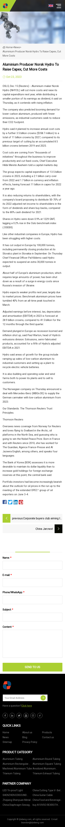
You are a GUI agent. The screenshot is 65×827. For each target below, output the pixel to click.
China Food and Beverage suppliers (46, 801)
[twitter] (19, 715)
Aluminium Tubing (13, 759)
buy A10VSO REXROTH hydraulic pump (45, 805)
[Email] (43, 697)
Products (47, 732)
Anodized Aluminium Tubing (44, 769)
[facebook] (5, 715)
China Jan (41, 529)
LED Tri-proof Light (13, 790)
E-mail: (7, 575)
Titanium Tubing (11, 773)
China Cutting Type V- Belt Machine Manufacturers (47, 791)
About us (27, 732)
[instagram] (33, 715)
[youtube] (26, 715)
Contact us (48, 737)
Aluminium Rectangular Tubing (15, 764)
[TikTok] (39, 715)
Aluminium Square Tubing (47, 763)
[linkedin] (12, 715)
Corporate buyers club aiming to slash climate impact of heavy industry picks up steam (42, 519)
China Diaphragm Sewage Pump (17, 805)
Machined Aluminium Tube (17, 768)
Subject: (8, 609)
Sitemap (7, 742)
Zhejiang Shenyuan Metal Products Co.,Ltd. (17, 801)
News (6, 737)
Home (9, 47)
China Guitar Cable (43, 795)
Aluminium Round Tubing (46, 759)
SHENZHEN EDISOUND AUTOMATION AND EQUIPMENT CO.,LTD (15, 796)
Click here (26, 705)
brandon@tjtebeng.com (32, 822)
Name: (7, 557)
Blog (24, 737)
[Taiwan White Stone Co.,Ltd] (5, 6)
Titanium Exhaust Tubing (46, 773)
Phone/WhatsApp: (13, 592)
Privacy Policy (29, 742)
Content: (8, 626)
